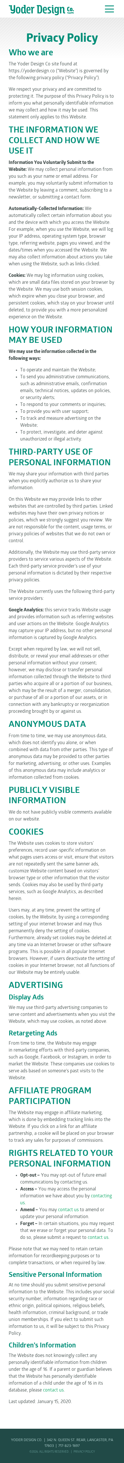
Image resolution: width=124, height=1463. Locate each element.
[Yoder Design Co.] (41, 9)
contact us (68, 1210)
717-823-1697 (69, 1446)
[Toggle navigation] (110, 8)
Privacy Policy (84, 1452)
